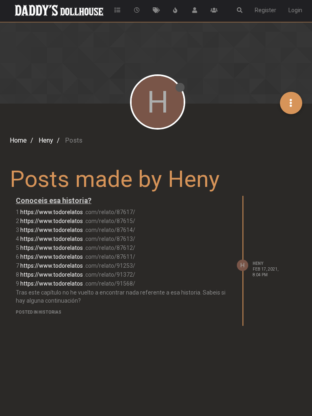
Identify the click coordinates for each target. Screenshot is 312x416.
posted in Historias (38, 312)
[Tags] (156, 10)
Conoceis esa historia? (53, 201)
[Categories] (118, 10)
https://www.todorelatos (51, 212)
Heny (258, 263)
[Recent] (137, 10)
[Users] (195, 10)
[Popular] (175, 10)
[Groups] (214, 10)
